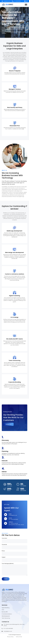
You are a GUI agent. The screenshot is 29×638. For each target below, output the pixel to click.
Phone (3, 550)
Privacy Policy (10, 636)
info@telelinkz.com (7, 1)
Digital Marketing (5, 607)
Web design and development (14, 252)
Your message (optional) (7, 563)
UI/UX (3, 609)
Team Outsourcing (14, 360)
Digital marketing (14, 295)
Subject (3, 557)
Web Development (6, 616)
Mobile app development (14, 231)
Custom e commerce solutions (14, 274)
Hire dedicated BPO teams (14, 339)
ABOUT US (4, 170)
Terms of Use (19, 636)
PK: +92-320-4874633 (17, 1)
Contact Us (8, 424)
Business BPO (5, 611)
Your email (4, 544)
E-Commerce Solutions (7, 613)
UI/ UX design (14, 317)
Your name (4, 538)
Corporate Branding (14, 382)
